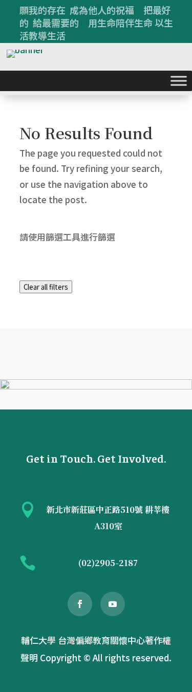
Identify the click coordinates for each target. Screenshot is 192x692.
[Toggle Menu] (178, 80)
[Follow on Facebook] (80, 604)
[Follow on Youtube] (112, 604)
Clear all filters (46, 287)
